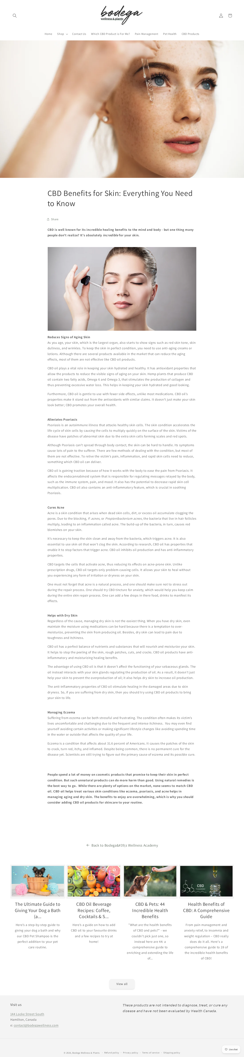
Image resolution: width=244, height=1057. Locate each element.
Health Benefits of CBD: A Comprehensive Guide (206, 910)
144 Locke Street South (27, 1014)
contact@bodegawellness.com (36, 1025)
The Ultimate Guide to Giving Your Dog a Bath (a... (38, 910)
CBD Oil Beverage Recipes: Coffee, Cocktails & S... (93, 910)
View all (122, 984)
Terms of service (151, 1052)
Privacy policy (130, 1052)
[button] (14, 15)
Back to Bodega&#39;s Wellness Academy (124, 845)
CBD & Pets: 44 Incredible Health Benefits (150, 910)
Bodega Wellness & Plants (85, 1052)
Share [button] (55, 219)
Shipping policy (171, 1052)
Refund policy (111, 1052)
